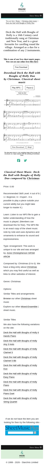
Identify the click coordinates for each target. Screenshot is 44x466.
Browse (7, 298)
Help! (30, 147)
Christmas (33, 178)
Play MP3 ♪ (16, 88)
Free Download (21, 67)
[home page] (22, 7)
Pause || (30, 88)
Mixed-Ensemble (29, 306)
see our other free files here (25, 62)
